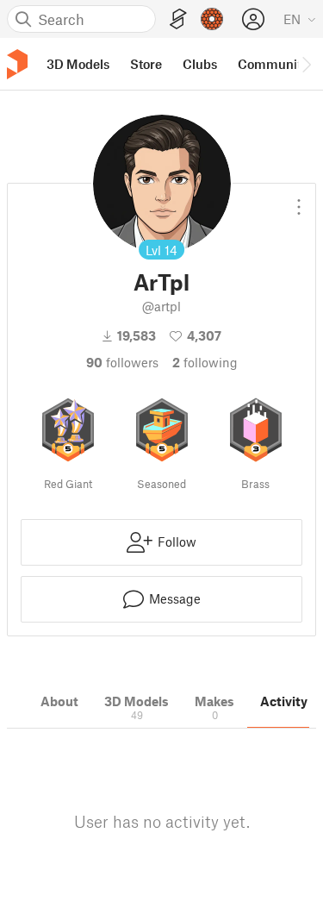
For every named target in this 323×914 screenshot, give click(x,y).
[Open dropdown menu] (299, 200)
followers (122, 362)
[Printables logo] (17, 64)
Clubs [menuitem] (200, 64)
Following (205, 362)
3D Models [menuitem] (78, 64)
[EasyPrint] (178, 19)
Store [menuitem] (146, 64)
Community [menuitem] (273, 64)
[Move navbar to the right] (306, 64)
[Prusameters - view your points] (212, 19)
